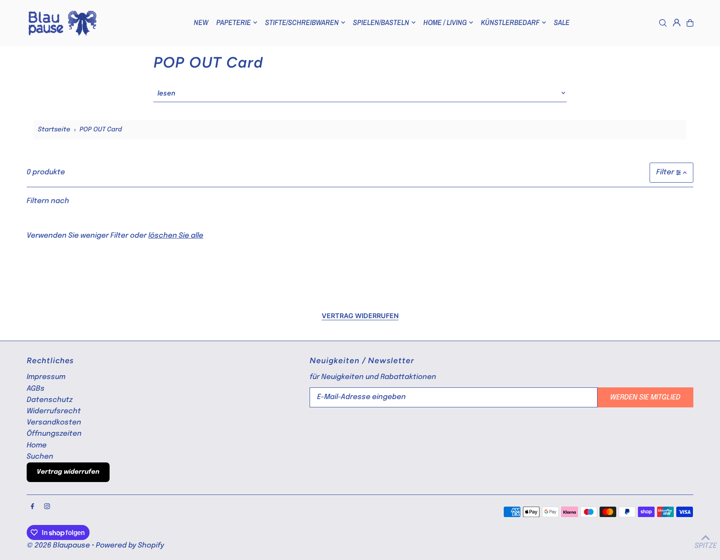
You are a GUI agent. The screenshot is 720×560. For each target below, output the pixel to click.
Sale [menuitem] (562, 22)
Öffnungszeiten (54, 433)
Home (37, 445)
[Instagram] (47, 507)
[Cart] (690, 23)
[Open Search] (663, 23)
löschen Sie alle (175, 235)
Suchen (40, 456)
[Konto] (676, 22)
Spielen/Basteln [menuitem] (381, 22)
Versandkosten (54, 422)
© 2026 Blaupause (58, 545)
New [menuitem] (201, 22)
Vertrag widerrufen (360, 315)
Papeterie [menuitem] (233, 22)
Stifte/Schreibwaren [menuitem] (302, 22)
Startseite (54, 129)
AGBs (36, 388)
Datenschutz (49, 400)
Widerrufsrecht (54, 411)
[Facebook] (32, 507)
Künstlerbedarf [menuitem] (510, 22)
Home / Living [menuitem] (445, 22)
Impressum (46, 377)
